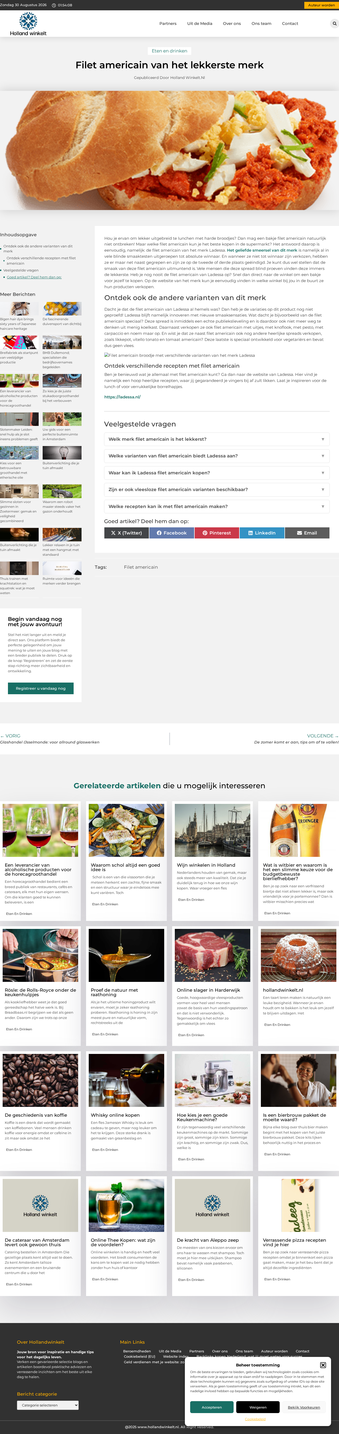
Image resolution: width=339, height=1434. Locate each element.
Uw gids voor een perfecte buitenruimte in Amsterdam (60, 434)
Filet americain (141, 567)
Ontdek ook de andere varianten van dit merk (38, 248)
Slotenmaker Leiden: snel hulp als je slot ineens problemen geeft (19, 434)
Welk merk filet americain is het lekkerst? (217, 439)
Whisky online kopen (115, 1115)
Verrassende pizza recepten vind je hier (294, 1242)
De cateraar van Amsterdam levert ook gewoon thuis (37, 1242)
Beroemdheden (137, 1351)
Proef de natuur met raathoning (114, 992)
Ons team (261, 23)
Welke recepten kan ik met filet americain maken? (217, 506)
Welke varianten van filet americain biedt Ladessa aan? (217, 455)
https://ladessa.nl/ (122, 396)
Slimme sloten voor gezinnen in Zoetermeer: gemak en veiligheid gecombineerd (18, 511)
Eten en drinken (169, 51)
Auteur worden (274, 1351)
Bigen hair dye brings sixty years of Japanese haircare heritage (18, 324)
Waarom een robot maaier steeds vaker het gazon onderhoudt (62, 506)
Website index (176, 1357)
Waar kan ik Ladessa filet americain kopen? (217, 472)
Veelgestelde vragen (21, 270)
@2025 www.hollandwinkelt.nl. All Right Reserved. (169, 1427)
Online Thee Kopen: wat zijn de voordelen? (123, 1242)
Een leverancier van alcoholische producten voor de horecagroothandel (38, 869)
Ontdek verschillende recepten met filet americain (41, 260)
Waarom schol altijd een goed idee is (125, 867)
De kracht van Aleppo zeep (208, 1240)
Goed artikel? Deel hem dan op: (34, 277)
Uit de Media (199, 23)
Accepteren (212, 1407)
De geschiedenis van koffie (36, 1115)
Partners (168, 23)
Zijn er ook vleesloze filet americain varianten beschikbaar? (217, 489)
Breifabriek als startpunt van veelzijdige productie (19, 357)
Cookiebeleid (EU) (139, 1357)
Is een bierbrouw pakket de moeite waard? (294, 1117)
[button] (323, 1365)
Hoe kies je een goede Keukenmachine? (202, 1117)
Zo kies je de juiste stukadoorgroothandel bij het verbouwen (61, 396)
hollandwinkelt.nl (283, 990)
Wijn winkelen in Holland (206, 865)
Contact (290, 23)
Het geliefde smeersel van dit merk (262, 250)
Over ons (232, 23)
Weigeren (258, 1407)
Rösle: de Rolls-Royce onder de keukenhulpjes (40, 992)
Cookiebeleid (255, 1419)
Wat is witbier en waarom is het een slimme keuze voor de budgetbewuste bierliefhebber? (298, 871)
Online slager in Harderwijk (208, 990)
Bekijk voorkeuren (304, 1407)
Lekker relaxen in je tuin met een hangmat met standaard (61, 549)
